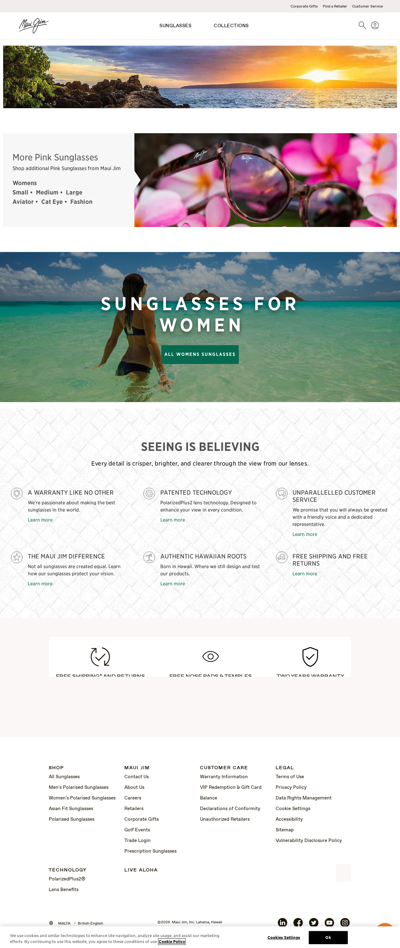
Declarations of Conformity (230, 809)
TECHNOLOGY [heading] (68, 870)
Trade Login (137, 841)
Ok (328, 937)
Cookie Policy (172, 941)
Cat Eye (52, 201)
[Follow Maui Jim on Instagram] (345, 925)
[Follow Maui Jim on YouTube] (329, 925)
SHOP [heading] (56, 768)
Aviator (23, 201)
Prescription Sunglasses (150, 851)
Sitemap (285, 830)
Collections (231, 25)
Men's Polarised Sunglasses (78, 787)
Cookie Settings (293, 809)
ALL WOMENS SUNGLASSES (200, 354)
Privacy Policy (291, 787)
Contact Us (136, 777)
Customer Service (367, 6)
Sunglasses (175, 25)
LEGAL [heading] (285, 768)
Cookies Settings (284, 937)
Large (74, 192)
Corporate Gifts (304, 6)
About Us (134, 787)
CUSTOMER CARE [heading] (224, 768)
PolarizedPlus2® (67, 879)
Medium (47, 192)
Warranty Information (224, 777)
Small (20, 192)
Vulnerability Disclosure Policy (309, 841)
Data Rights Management (304, 798)
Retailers (133, 809)
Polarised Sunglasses (71, 819)
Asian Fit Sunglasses (71, 809)
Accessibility (289, 819)
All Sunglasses (64, 777)
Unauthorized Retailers (225, 819)
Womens (24, 183)
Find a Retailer (335, 6)
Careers (132, 798)
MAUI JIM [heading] (137, 768)
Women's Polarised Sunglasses (82, 798)
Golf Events (137, 830)
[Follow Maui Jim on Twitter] (313, 925)
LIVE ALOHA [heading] (141, 870)
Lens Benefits (63, 890)
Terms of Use (290, 777)
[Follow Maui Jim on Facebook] (298, 925)
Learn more (40, 519)
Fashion (81, 201)
